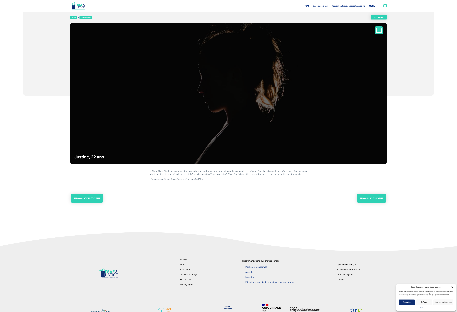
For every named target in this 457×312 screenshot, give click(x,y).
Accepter (407, 302)
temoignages (86, 17)
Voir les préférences (443, 302)
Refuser (424, 302)
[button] (452, 287)
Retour (381, 17)
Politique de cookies (425, 307)
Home (74, 17)
